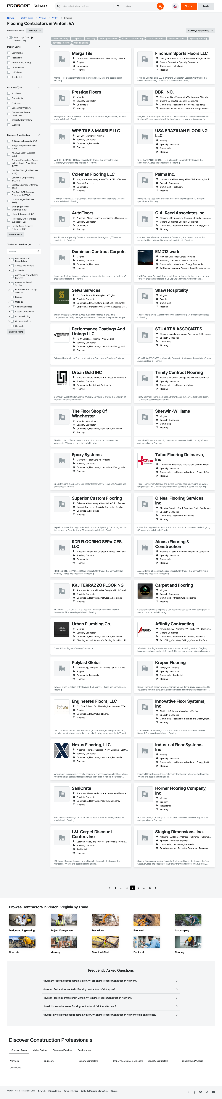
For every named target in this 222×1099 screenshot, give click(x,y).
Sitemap (114, 1091)
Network (40, 5)
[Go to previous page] (109, 888)
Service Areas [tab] (84, 1050)
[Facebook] (195, 1092)
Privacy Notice (54, 1091)
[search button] (160, 6)
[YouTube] (213, 1092)
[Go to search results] (38, 251)
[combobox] (138, 6)
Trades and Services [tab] (62, 1050)
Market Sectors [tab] (40, 1050)
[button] (8, 53)
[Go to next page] (155, 888)
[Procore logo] (18, 6)
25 (150, 888)
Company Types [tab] (19, 1050)
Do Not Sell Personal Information (94, 1091)
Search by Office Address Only (21, 39)
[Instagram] (207, 1092)
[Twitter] (200, 1092)
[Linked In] (189, 1092)
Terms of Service (71, 1091)
